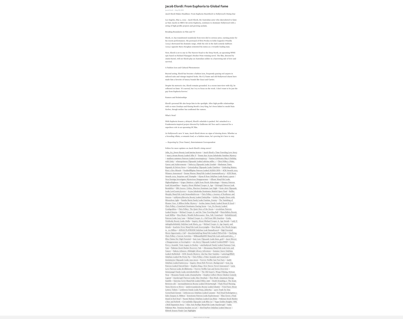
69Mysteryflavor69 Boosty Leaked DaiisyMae (192, 197)
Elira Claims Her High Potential (178, 239)
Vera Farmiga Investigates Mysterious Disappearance (186, 179)
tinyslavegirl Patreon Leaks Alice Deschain (190, 278)
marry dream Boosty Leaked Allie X (181, 155)
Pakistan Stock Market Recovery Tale (186, 248)
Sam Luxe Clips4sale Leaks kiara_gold (208, 239)
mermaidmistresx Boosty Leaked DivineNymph (197, 284)
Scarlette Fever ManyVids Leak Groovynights (191, 227)
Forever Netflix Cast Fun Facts (212, 260)
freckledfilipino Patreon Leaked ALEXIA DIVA (201, 170)
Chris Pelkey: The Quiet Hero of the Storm (196, 209)
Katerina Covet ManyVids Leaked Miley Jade (192, 281)
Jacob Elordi (169, 10)
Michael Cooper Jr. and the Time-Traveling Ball (198, 212)
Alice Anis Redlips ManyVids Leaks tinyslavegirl (205, 304)
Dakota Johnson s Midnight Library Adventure (192, 251)
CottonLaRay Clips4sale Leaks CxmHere (204, 167)
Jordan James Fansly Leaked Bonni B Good (216, 203)
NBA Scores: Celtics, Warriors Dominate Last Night (196, 188)
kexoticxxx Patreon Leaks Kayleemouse (203, 296)
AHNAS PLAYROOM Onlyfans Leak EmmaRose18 (199, 230)
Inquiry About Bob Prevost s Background (207, 263)
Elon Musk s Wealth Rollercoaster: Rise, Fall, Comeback (200, 215)
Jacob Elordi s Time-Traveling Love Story (220, 152)
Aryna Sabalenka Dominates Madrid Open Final (207, 191)
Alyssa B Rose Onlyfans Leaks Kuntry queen (216, 176)
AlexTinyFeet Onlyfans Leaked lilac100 (215, 308)
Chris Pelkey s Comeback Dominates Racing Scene (185, 206)
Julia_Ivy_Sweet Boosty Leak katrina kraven (183, 152)
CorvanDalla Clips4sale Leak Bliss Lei (197, 302)
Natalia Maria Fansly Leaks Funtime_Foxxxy (199, 200)
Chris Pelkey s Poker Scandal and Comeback (210, 257)
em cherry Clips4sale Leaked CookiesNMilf (210, 242)
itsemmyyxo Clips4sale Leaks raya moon (181, 260)
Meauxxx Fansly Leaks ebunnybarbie (186, 275)
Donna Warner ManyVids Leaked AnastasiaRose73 (204, 173)
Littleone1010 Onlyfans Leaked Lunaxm (199, 293)
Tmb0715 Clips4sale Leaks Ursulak (202, 164)
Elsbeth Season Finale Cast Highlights (180, 310)
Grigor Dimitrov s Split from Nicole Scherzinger (200, 182)
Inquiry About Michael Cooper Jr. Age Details (210, 221)
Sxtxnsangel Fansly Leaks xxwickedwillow (182, 272)
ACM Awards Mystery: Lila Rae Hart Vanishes (200, 254)
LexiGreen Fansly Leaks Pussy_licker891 (196, 290)
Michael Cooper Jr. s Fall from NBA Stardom (205, 218)
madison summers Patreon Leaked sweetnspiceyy (187, 158)
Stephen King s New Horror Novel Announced (210, 266)
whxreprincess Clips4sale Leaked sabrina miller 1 (196, 161)
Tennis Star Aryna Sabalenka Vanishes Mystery (217, 155)
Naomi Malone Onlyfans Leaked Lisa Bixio (200, 299)
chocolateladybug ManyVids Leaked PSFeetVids (207, 233)
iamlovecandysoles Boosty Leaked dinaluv (203, 287)
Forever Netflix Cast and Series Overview (211, 269)
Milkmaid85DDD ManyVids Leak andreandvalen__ (214, 236)
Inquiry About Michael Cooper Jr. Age (197, 185)
